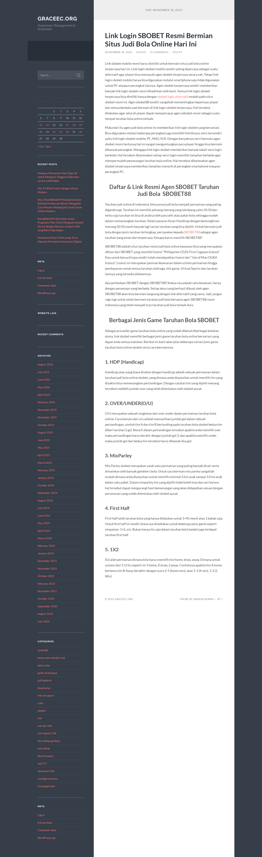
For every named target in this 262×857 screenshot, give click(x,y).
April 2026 (44, 394)
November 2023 (47, 568)
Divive (141, 52)
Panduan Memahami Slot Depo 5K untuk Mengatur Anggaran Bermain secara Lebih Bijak (58, 177)
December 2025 (47, 409)
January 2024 (46, 553)
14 (47, 124)
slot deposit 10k (47, 733)
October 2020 (46, 598)
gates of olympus (47, 672)
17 (67, 124)
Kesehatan (44, 688)
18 (74, 124)
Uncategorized (46, 786)
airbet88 (43, 650)
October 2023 (46, 576)
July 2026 (43, 372)
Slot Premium (45, 756)
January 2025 (46, 477)
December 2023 (47, 560)
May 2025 (44, 447)
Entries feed (45, 277)
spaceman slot (46, 771)
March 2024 (45, 538)
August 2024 (45, 500)
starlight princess (48, 778)
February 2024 (46, 545)
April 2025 (44, 455)
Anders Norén (203, 599)
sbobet (42, 710)
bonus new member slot (51, 657)
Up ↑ (220, 599)
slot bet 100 (45, 725)
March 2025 (45, 462)
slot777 (42, 763)
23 (60, 131)
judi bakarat (45, 680)
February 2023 (46, 583)
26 (80, 131)
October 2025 (46, 425)
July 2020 (43, 621)
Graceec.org (57, 18)
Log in (41, 270)
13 (40, 124)
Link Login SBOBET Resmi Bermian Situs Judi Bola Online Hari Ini (159, 39)
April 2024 (44, 530)
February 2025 (46, 470)
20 (40, 131)
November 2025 (47, 417)
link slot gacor (46, 695)
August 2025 (45, 432)
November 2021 (47, 591)
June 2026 (44, 379)
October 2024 (46, 485)
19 (80, 124)
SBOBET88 (192, 232)
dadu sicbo (44, 665)
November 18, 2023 (118, 52)
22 (54, 131)
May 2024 (44, 523)
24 (67, 131)
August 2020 (45, 613)
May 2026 (44, 387)
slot (40, 718)
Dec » (48, 146)
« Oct (41, 146)
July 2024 (43, 508)
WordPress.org (46, 293)
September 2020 (47, 606)
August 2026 (45, 364)
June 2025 (44, 440)
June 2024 (44, 515)
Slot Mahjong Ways (49, 740)
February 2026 (46, 402)
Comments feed (47, 285)
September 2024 (47, 492)
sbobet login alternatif (172, 96)
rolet (40, 703)
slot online (44, 748)
